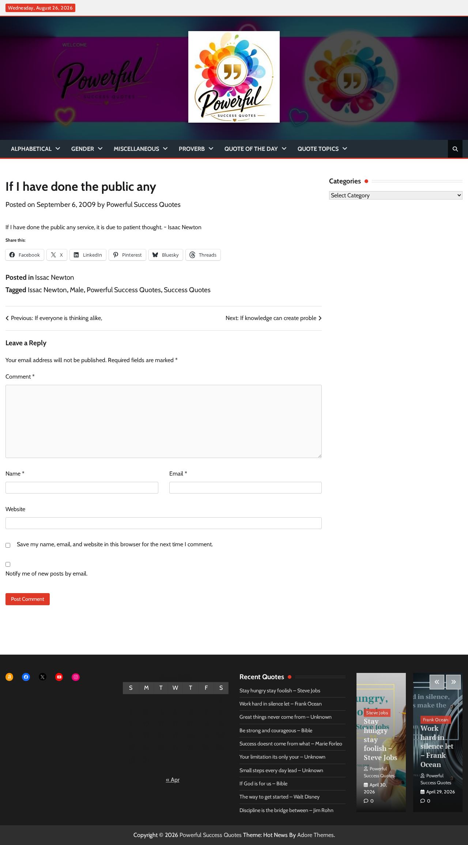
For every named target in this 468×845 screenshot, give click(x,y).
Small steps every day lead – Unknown (281, 770)
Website (15, 509)
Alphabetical (31, 148)
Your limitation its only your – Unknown (282, 756)
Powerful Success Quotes (143, 204)
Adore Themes (315, 834)
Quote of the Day (251, 148)
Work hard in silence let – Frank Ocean (280, 703)
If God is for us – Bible (263, 783)
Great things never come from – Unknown (285, 717)
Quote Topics (318, 148)
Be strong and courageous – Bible (275, 730)
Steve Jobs (377, 712)
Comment (20, 376)
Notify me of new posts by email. (46, 573)
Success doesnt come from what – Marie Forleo (290, 743)
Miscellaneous (136, 148)
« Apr (173, 779)
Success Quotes (187, 290)
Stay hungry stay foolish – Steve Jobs (279, 690)
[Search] (455, 149)
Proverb (192, 148)
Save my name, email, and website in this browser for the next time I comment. (115, 544)
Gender (82, 148)
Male (77, 290)
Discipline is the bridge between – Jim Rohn (286, 810)
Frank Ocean (436, 719)
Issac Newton (54, 277)
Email (178, 473)
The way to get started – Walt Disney (279, 796)
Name (14, 473)
